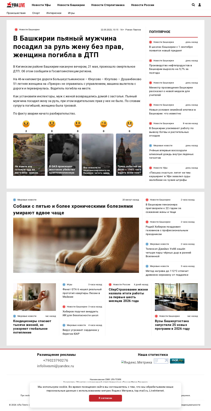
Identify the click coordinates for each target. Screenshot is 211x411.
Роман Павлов (133, 29)
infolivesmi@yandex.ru (55, 366)
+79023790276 (55, 360)
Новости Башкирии (29, 29)
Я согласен (105, 398)
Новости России (121, 284)
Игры (69, 284)
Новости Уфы (160, 168)
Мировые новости (163, 145)
